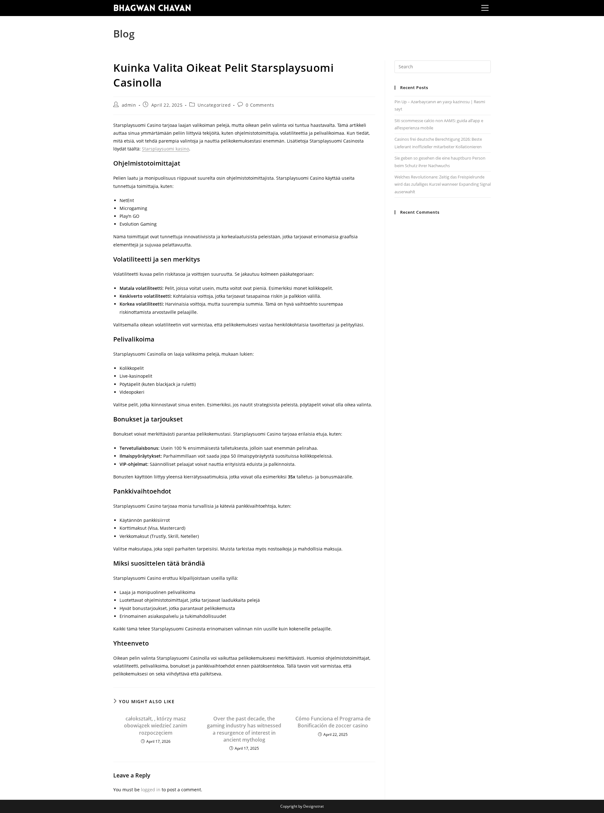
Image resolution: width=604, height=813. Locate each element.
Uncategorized (214, 105)
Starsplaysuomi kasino (165, 149)
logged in (150, 790)
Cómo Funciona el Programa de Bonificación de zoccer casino (333, 722)
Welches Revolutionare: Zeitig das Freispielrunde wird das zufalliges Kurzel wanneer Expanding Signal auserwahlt (442, 184)
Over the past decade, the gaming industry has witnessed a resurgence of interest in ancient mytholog (244, 729)
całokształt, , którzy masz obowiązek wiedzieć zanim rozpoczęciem (155, 725)
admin (129, 105)
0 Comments (260, 105)
